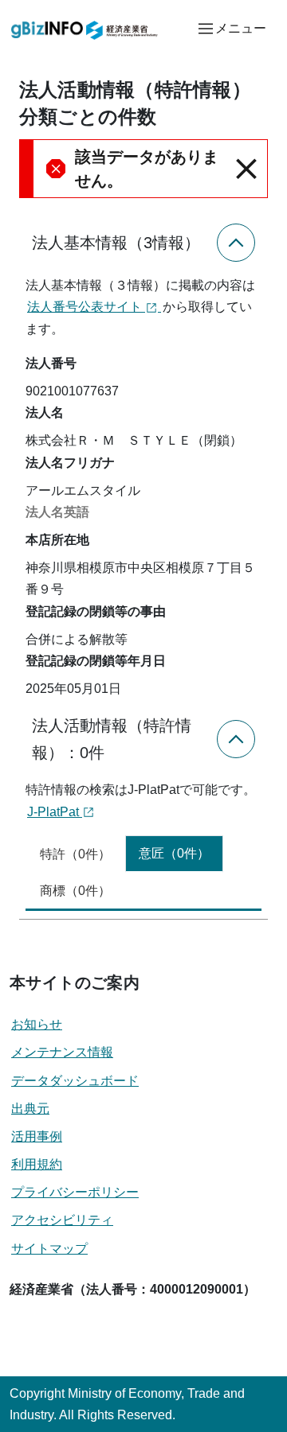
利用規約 (36, 1164)
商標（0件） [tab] (75, 890)
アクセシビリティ (62, 1220)
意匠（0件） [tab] (174, 853)
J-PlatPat (54, 812)
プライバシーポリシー (75, 1192)
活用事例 (36, 1136)
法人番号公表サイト (86, 306)
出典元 (30, 1108)
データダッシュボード (75, 1081)
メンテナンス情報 (62, 1052)
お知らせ (36, 1024)
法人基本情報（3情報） (116, 242)
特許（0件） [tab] (75, 854)
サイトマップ (49, 1248)
